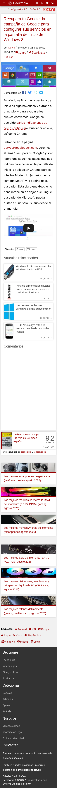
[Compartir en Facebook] (24, 92)
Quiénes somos (11, 725)
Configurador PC (17, 9)
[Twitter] (47, 3)
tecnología (26, 451)
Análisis (6, 711)
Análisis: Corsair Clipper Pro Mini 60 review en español (27, 438)
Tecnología (8, 659)
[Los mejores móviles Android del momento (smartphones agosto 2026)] (28, 519)
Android (22, 629)
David (11, 47)
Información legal (12, 732)
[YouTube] (42, 3)
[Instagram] (36, 3)
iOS (34, 629)
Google (19, 249)
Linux (37, 641)
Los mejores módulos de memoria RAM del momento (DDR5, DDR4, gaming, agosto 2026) (27, 504)
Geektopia (20, 3)
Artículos (7, 699)
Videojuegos (9, 666)
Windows (31, 249)
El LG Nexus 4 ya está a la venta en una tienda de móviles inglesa (32, 328)
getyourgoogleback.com (20, 147)
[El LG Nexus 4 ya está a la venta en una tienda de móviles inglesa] (9, 331)
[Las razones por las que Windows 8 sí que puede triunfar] (9, 311)
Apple (7, 635)
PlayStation (34, 635)
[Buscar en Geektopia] (53, 3)
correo (22, 52)
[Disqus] (28, 390)
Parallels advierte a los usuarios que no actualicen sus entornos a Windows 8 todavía (33, 289)
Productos (8, 678)
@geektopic (38, 52)
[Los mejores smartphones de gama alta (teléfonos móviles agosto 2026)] (28, 467)
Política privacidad (13, 738)
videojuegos (40, 451)
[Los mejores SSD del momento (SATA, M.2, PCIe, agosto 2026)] (28, 548)
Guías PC (35, 9)
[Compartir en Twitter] (30, 92)
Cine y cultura (10, 672)
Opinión (6, 705)
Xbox (19, 635)
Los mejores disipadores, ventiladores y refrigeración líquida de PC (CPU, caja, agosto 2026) (27, 585)
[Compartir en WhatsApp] (36, 92)
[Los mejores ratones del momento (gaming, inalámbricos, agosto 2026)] (28, 600)
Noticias (8, 56)
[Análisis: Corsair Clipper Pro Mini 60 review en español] (6, 440)
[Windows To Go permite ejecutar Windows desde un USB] (9, 272)
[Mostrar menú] (4, 3)
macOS (24, 641)
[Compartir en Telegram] (41, 92)
